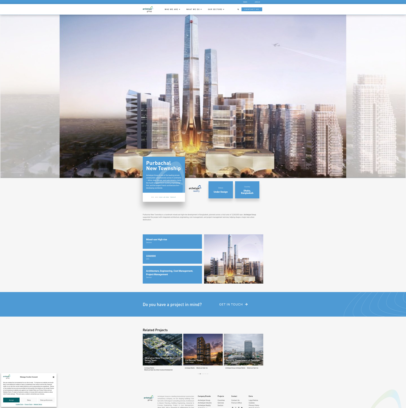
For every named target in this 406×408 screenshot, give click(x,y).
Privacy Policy (29, 404)
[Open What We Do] (201, 9)
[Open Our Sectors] (223, 9)
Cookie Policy (19, 404)
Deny (29, 400)
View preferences (46, 400)
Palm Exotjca (233, 360)
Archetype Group (250, 215)
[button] (53, 377)
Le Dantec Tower (153, 360)
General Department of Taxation (202, 360)
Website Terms (38, 404)
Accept (11, 400)
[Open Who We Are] (179, 9)
